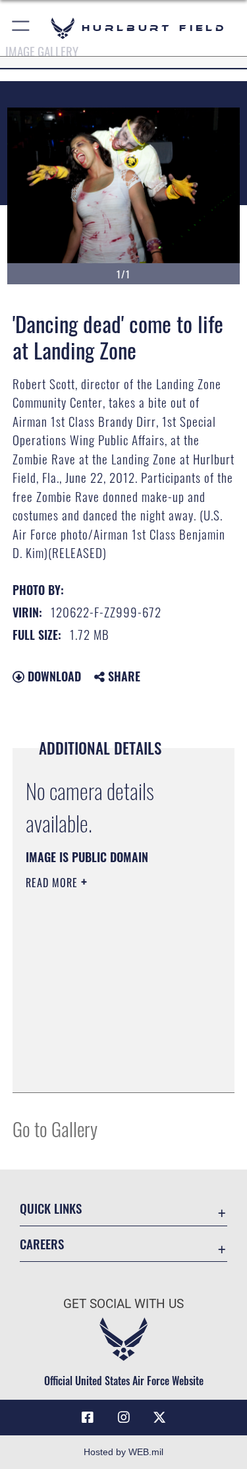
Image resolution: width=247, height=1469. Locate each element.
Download (52, 676)
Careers (42, 1243)
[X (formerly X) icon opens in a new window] (159, 1417)
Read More (53, 883)
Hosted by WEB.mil (123, 1452)
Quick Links (51, 1208)
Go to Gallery (55, 1128)
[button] (21, 28)
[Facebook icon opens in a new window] (87, 1417)
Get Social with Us (123, 1303)
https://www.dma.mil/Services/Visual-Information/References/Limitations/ (106, 1049)
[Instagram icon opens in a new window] (124, 1417)
